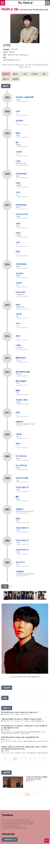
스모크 (18, 111)
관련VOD (15, 79)
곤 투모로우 (19, 273)
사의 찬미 (19, 152)
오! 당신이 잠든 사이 (22, 487)
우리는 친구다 (20, 562)
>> (44, 759)
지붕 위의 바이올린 (22, 478)
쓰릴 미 (18, 251)
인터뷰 (18, 183)
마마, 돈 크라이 (20, 292)
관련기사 (6, 79)
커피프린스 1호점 (21, 400)
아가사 (18, 323)
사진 (25, 74)
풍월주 (18, 390)
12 (27, 794)
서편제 (18, 223)
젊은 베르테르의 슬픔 (23, 372)
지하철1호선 (20, 571)
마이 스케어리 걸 (21, 456)
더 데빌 (18, 345)
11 (22, 794)
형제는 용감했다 (21, 381)
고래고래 (19, 283)
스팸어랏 (19, 434)
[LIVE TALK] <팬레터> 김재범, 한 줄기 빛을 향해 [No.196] (19, 737)
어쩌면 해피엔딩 (21, 174)
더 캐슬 (18, 161)
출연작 (15, 74)
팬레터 (18, 133)
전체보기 (6, 74)
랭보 (17, 142)
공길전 (18, 518)
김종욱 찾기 (19, 422)
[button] (45, 595)
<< (5, 759)
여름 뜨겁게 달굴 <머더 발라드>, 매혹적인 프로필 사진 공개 (21, 719)
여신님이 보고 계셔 (22, 214)
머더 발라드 (19, 120)
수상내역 (34, 74)
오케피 (18, 305)
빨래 (17, 497)
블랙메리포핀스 (21, 358)
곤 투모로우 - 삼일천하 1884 (24, 97)
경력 (43, 74)
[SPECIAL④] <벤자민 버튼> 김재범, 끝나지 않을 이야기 (19, 712)
